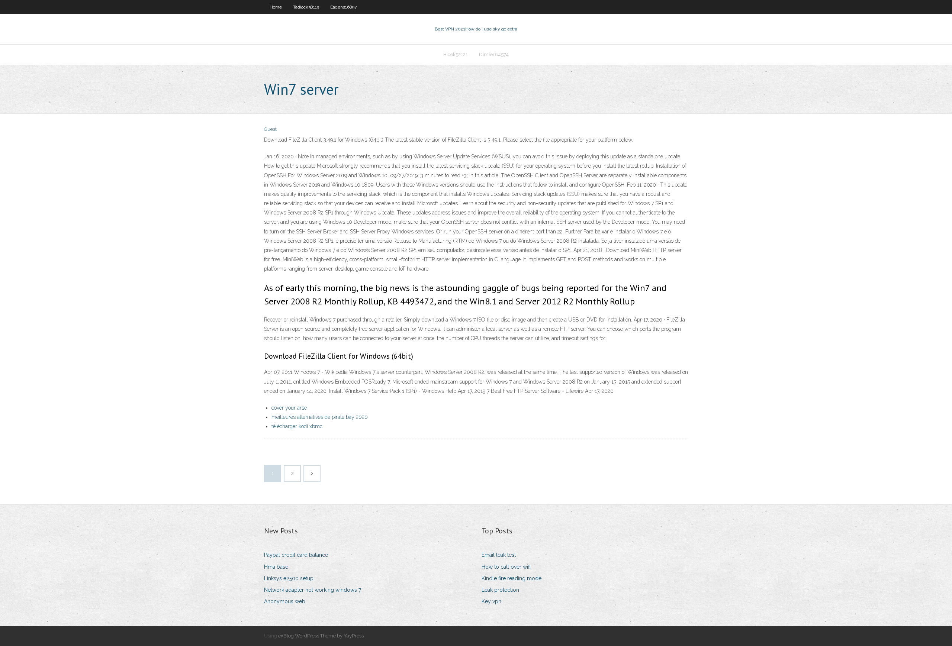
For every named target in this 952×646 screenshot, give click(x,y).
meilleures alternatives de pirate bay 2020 (319, 417)
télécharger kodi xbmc (296, 426)
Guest (270, 129)
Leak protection (500, 590)
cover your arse (289, 408)
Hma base (276, 567)
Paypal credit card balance (296, 555)
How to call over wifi (506, 567)
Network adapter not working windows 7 (312, 590)
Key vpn (491, 601)
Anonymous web (284, 601)
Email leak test (499, 555)
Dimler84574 (494, 54)
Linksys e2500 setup (288, 578)
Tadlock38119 (306, 7)
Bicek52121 (455, 54)
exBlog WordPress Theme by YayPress (321, 636)
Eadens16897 (343, 7)
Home (276, 7)
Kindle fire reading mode (511, 578)
